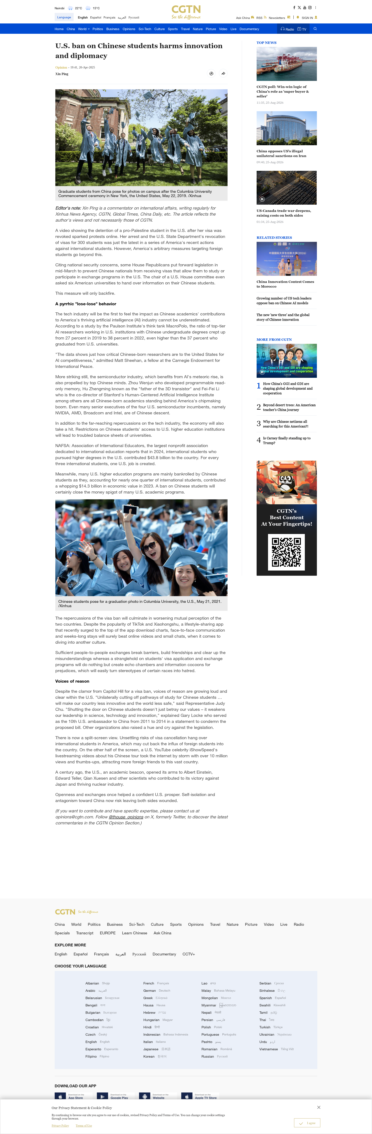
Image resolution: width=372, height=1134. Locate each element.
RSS (259, 18)
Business (112, 29)
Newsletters (277, 18)
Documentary (249, 29)
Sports (173, 29)
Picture (211, 29)
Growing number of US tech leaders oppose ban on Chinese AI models (284, 300)
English (83, 17)
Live (233, 29)
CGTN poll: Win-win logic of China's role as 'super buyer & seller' (283, 91)
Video (223, 29)
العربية (122, 17)
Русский (134, 17)
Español (95, 17)
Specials (62, 932)
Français (109, 17)
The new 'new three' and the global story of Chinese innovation (283, 317)
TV (304, 29)
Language (64, 17)
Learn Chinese (134, 932)
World (82, 29)
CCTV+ (189, 954)
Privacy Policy (60, 1125)
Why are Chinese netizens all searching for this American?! (285, 424)
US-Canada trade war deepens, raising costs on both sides (284, 213)
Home (59, 29)
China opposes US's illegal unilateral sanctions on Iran (281, 153)
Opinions (129, 29)
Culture (159, 29)
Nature (198, 29)
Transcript (84, 932)
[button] (262, 199)
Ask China (243, 18)
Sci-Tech (145, 29)
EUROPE (108, 932)
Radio (290, 29)
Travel (185, 29)
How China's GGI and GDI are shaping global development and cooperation (288, 388)
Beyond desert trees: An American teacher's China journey (289, 407)
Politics (98, 29)
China (71, 29)
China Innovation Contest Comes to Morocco (285, 284)
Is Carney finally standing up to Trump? (287, 440)
